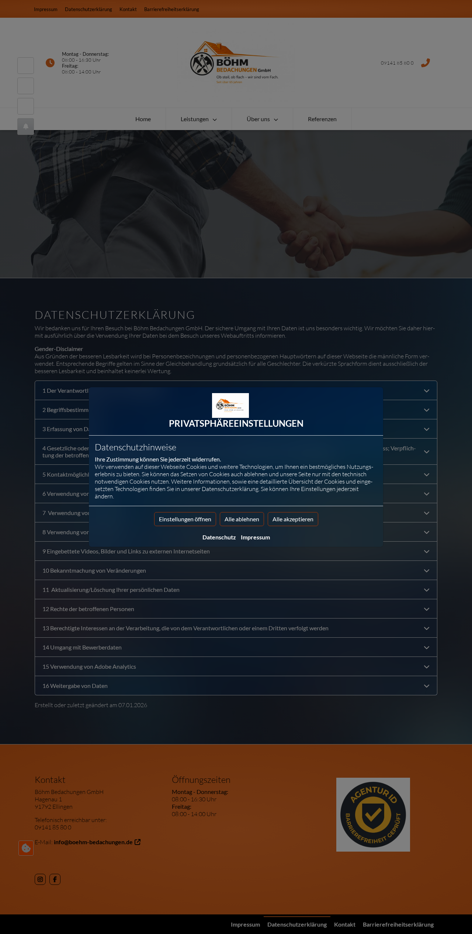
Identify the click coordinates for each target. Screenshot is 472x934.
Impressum (255, 537)
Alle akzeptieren (293, 518)
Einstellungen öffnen (185, 518)
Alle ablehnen (242, 518)
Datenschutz (219, 537)
